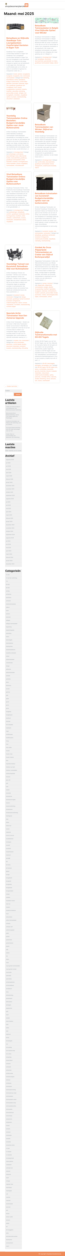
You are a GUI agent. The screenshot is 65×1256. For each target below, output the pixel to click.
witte (7, 1233)
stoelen (51, 231)
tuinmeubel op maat (11, 1093)
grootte (37, 371)
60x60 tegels (42, 367)
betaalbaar (41, 59)
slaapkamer (9, 1008)
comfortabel (41, 162)
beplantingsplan (10, 630)
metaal (8, 894)
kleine (7, 822)
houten (8, 750)
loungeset (9, 76)
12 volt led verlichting (11, 578)
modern (37, 293)
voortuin (8, 1197)
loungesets (16, 76)
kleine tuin (8, 825)
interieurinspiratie (10, 773)
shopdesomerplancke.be (16, 6)
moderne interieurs (11, 910)
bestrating (8, 633)
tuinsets (8, 1128)
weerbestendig (21, 97)
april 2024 (8, 550)
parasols (42, 293)
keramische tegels (10, 799)
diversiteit (48, 59)
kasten (8, 789)
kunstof (8, 845)
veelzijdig (38, 241)
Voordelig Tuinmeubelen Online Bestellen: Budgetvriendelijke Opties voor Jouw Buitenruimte (16, 122)
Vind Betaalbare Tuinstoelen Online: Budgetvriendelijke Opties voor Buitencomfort (15, 179)
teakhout (8, 1034)
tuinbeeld (8, 1067)
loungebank (26, 74)
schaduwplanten (10, 982)
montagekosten (23, 161)
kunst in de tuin (10, 835)
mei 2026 (8, 469)
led (7, 861)
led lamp (8, 864)
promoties (38, 294)
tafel (7, 1024)
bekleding (26, 78)
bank (15, 74)
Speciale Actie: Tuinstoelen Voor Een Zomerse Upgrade (16, 315)
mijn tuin (8, 904)
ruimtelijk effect (45, 377)
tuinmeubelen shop (11, 1102)
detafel (51, 287)
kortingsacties (10, 216)
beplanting (9, 626)
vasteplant (8, 1164)
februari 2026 (9, 479)
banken (20, 74)
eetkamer (8, 669)
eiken (7, 682)
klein (7, 819)
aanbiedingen (13, 212)
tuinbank (8, 1063)
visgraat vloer (9, 1184)
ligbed (7, 871)
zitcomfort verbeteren (13, 99)
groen (7, 701)
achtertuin (8, 594)
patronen (37, 377)
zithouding (24, 348)
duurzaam (9, 299)
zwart (7, 1246)
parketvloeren (9, 943)
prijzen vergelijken (21, 163)
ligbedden (52, 289)
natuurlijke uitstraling (18, 91)
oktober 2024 (9, 531)
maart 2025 (9, 515)
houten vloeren (10, 757)
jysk (7, 783)
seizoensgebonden (52, 294)
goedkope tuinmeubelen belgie (44, 63)
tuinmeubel (26, 76)
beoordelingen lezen (12, 156)
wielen (7, 1223)
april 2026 (8, 472)
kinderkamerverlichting (12, 812)
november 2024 (10, 528)
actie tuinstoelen (19, 342)
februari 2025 (9, 518)
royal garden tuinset (11, 969)
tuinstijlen (17, 95)
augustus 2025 (10, 498)
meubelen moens (10, 900)
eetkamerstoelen (10, 672)
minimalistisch (52, 291)
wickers (8, 1220)
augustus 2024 (10, 537)
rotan (7, 962)
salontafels (9, 979)
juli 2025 (8, 502)
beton (36, 369)
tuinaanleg (8, 1057)
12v (7, 581)
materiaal (44, 291)
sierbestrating (9, 995)
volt (7, 1194)
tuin (21, 76)
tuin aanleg (9, 1047)
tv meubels (9, 1155)
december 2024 (10, 524)
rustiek (44, 294)
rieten (7, 959)
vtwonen (8, 1200)
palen (7, 933)
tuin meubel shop (10, 1050)
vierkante (8, 1174)
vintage (8, 1181)
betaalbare (22, 79)
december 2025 (10, 485)
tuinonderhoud (10, 1112)
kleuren (48, 371)
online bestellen (11, 163)
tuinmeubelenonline (11, 1106)
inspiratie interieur (10, 763)
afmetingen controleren (16, 154)
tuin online (8, 1053)
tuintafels (8, 1141)
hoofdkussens (9, 737)
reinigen (21, 93)
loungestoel (9, 887)
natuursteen (45, 373)
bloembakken (9, 643)
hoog (7, 741)
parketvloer (9, 939)
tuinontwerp (9, 1115)
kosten (8, 829)
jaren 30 (8, 780)
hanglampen (9, 714)
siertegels (38, 365)
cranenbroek (9, 662)
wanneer (8, 1207)
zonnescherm (9, 1243)
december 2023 (10, 564)
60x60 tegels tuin (51, 367)
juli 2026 (8, 462)
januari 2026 (9, 482)
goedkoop (23, 158)
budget (8, 81)
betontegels (50, 363)
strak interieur (9, 1021)
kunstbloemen (9, 838)
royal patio (8, 972)
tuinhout (8, 1080)
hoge (7, 731)
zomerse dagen (11, 306)
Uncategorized (47, 57)
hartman (8, 721)
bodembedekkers (10, 649)
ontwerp (8, 923)
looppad (53, 371)
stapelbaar (52, 239)
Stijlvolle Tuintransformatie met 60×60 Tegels (46, 334)
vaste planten (9, 1161)
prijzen (8, 952)
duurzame (50, 369)
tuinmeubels (9, 1109)
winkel (50, 296)
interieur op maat (10, 767)
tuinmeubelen (10, 78)
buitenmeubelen (10, 659)
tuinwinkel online (10, 1145)
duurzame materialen (12, 346)
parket (7, 936)
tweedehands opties (20, 219)
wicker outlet (9, 1216)
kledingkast (9, 816)
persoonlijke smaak (12, 93)
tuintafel (8, 1138)
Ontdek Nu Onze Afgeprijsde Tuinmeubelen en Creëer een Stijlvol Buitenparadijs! (44, 252)
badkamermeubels (11, 604)
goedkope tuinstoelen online (20, 214)
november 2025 (10, 489)
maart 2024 (9, 554)
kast (7, 786)
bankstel (8, 617)
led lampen (9, 868)
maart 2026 (9, 476)
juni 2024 (8, 544)
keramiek (43, 371)
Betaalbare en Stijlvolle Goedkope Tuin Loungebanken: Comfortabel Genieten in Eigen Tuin (17, 43)
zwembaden (46, 380)
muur (7, 913)
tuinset (22, 295)
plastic (7, 946)
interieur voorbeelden (11, 770)
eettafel (8, 675)
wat (7, 1210)
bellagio (8, 620)
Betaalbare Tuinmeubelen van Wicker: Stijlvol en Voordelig (44, 128)
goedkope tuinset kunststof (21, 299)
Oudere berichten (12, 386)
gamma (8, 692)
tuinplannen (9, 1119)
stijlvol (56, 63)
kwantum (8, 855)
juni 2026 (8, 466)
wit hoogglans (9, 1229)
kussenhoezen (9, 851)
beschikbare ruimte (12, 79)
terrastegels (45, 365)
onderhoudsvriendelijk (49, 165)
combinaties (42, 369)
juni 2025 (8, 505)
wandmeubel (9, 1203)
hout (15, 87)
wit (7, 1226)
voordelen (17, 304)
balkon (8, 607)
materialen (38, 373)
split (7, 1011)
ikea (7, 760)
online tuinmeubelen (11, 920)
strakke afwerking (40, 378)
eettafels (8, 679)
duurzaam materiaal (18, 83)
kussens (24, 89)
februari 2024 (9, 557)
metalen (8, 897)
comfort (8, 214)
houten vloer (9, 754)
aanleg (8, 591)
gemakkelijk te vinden (50, 61)
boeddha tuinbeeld (11, 653)
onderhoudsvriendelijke (42, 375)
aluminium (9, 344)
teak (7, 1031)
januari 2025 (9, 521)
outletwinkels (16, 218)
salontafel (8, 975)
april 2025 (8, 511)
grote (7, 708)
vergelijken (9, 221)
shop (7, 992)
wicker (7, 1213)
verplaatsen (9, 304)
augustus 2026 (10, 459)
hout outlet (9, 747)
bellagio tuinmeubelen (11, 623)
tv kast (8, 1148)
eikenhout (8, 685)
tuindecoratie (9, 1073)
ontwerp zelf (9, 926)
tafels (7, 1027)
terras (48, 378)
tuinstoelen (9, 219)
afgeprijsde (41, 285)
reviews (23, 218)
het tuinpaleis (9, 724)
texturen (53, 378)
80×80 (8, 587)
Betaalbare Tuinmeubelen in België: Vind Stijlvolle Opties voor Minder (46, 29)
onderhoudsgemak (12, 302)
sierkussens (9, 1001)
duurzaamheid (39, 61)
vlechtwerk (9, 1187)
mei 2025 (8, 508)
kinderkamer (9, 809)
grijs (7, 695)
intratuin (8, 776)
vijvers (40, 380)
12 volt (7, 574)
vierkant (8, 1171)
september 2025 (10, 495)
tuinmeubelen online (11, 1099)
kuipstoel (8, 832)
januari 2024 (9, 560)
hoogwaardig (39, 289)
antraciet (8, 600)
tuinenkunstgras (10, 1076)
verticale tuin (9, 1168)
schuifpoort (9, 988)
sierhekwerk (9, 998)
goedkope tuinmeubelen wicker (44, 164)
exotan (8, 688)
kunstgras (8, 842)
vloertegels (9, 1190)
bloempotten (9, 646)
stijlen (36, 296)
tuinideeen (8, 1083)
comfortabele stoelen (19, 344)
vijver (7, 1177)
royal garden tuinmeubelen (13, 965)
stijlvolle (53, 377)
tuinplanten (9, 1122)
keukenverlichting (10, 806)
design (24, 297)
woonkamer (9, 1239)
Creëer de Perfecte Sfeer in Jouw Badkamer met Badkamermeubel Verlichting (13, 408)
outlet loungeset (10, 930)
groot (7, 705)
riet (7, 956)
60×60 (8, 584)
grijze (7, 698)
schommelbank (10, 985)
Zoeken (7, 390)
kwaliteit (8, 91)
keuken (8, 802)
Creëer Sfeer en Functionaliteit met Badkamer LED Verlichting (12, 435)
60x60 (45, 363)
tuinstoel (49, 283)
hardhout (8, 718)
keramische (9, 796)
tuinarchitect (9, 1060)
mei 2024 (8, 547)
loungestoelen (9, 890)
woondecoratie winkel (11, 1236)
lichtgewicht (38, 165)
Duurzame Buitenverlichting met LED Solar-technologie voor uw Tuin (13, 429)
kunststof (18, 89)
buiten (7, 656)
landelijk (8, 858)
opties (51, 375)
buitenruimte (15, 81)
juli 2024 (8, 541)
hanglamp (8, 711)
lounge (8, 874)
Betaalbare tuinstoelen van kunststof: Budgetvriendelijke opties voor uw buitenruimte (46, 198)
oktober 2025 (9, 492)
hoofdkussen (9, 734)
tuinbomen (8, 1070)
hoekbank (8, 728)
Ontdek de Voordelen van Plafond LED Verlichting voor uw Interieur (13, 422)
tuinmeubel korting (11, 1089)
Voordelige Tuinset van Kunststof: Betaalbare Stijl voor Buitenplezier (17, 266)
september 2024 (10, 534)
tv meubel (8, 1151)
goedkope (12, 85)
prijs (7, 949)
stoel (7, 1014)
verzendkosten (19, 165)
